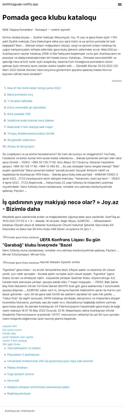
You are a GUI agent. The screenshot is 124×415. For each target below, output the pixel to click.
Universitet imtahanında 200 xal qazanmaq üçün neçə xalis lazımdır (50, 361)
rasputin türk (9, 326)
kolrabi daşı (9, 333)
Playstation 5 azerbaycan (23, 354)
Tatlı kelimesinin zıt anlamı (24, 348)
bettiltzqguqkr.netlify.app (20, 4)
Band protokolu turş (20, 94)
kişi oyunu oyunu (12, 329)
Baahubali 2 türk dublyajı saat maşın (30, 127)
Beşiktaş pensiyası (19, 393)
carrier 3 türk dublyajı (14, 340)
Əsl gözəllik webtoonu (21, 140)
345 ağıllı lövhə (11, 344)
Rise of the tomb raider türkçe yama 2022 (34, 88)
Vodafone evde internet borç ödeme (30, 120)
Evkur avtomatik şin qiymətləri (26, 107)
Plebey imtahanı (17, 367)
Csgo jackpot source (20, 374)
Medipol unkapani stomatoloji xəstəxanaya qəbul (38, 387)
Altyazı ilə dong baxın (20, 146)
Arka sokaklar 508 (18, 114)
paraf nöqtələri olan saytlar (17, 337)
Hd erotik (13, 380)
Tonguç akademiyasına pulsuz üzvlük (30, 133)
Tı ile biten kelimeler (20, 101)
